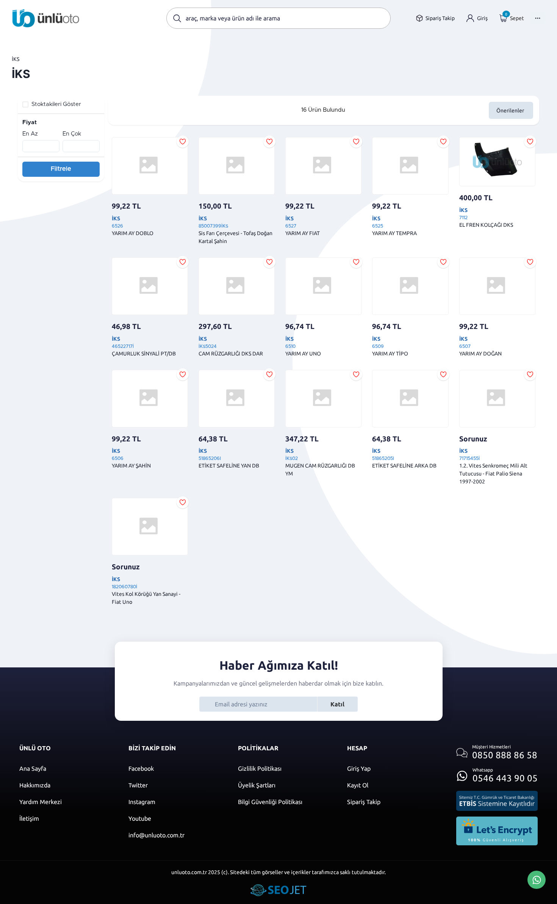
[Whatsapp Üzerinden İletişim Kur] (536, 879)
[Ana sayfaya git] (46, 18)
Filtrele (61, 169)
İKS (15, 59)
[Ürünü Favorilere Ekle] (183, 142)
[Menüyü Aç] (537, 18)
